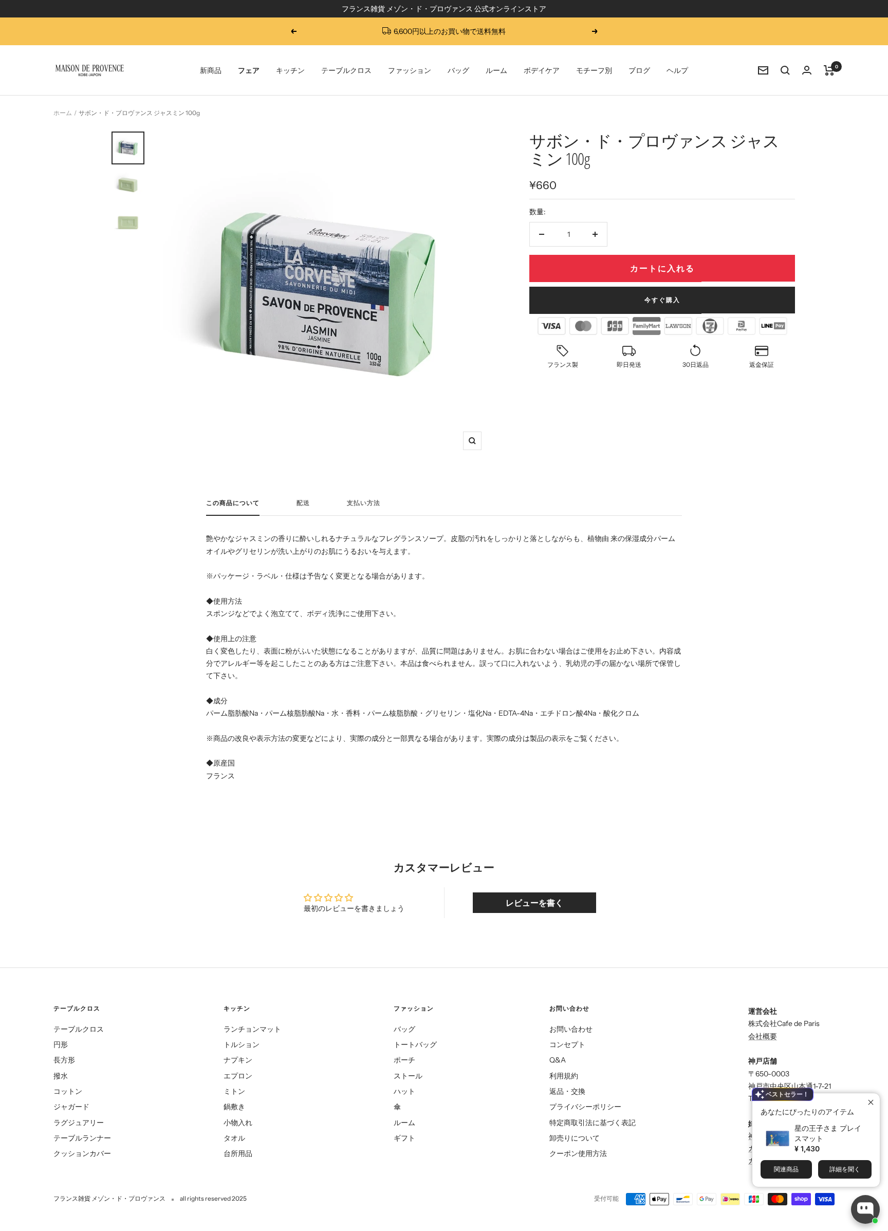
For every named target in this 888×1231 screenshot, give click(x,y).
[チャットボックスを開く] (865, 1209)
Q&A (557, 1060)
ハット (404, 1091)
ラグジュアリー (78, 1122)
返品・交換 (567, 1091)
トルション (242, 1044)
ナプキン (238, 1060)
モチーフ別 (594, 70)
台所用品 (238, 1153)
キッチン (290, 70)
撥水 (60, 1075)
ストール (408, 1075)
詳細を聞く (844, 1169)
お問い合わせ (571, 1029)
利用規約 (563, 1075)
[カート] (829, 70)
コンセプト (567, 1044)
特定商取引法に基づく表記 (592, 1122)
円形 (60, 1044)
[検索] (785, 70)
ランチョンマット (252, 1029)
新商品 (210, 70)
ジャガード (71, 1106)
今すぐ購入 (662, 300)
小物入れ (238, 1122)
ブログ (639, 70)
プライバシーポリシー (585, 1106)
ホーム (62, 113)
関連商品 (786, 1169)
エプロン (238, 1075)
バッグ (458, 70)
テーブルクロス (346, 70)
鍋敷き (234, 1106)
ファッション (409, 70)
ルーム (496, 70)
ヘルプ (677, 70)
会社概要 (762, 1036)
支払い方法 (363, 503)
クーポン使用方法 (578, 1153)
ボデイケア (542, 70)
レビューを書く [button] (534, 903)
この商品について (233, 503)
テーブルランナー (82, 1138)
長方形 (64, 1060)
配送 (303, 503)
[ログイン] (806, 70)
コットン (67, 1091)
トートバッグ (415, 1044)
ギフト (404, 1138)
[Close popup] (871, 1102)
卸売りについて (574, 1138)
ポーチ (404, 1060)
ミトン (234, 1091)
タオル (234, 1138)
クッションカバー (82, 1153)
